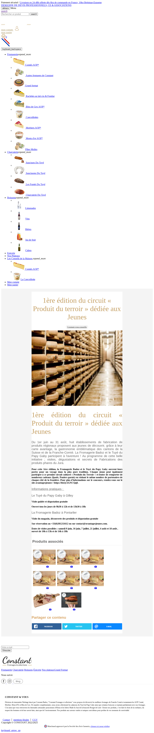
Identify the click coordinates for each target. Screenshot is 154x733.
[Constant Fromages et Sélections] (16, 25)
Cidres (28, 250)
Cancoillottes (31, 117)
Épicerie (37, 670)
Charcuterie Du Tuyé (35, 195)
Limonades (30, 208)
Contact (6, 720)
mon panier (6, 32)
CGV (35, 720)
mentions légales (21, 720)
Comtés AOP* (32, 65)
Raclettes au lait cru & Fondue (40, 96)
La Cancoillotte (28, 279)
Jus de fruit (30, 240)
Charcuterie (18, 670)
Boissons (28, 670)
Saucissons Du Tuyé (35, 173)
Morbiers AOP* (33, 128)
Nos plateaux (48, 670)
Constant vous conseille (77, 327)
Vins (27, 218)
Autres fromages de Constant (39, 75)
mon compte (7, 29)
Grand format (31, 85)
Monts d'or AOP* (34, 138)
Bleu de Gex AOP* (35, 106)
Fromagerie (6, 670)
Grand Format (61, 670)
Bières (28, 229)
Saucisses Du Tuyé (34, 162)
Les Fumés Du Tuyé (35, 184)
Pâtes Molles (31, 149)
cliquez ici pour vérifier (100, 726)
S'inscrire (6, 650)
